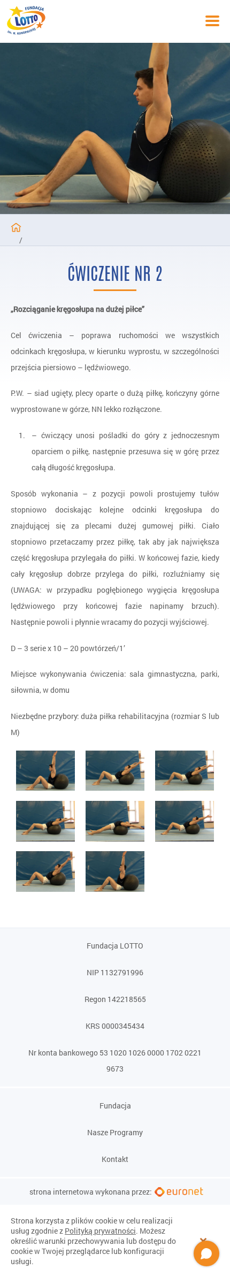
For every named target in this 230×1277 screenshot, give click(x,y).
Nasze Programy (115, 1132)
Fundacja (115, 1106)
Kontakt (115, 1159)
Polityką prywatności (100, 1231)
